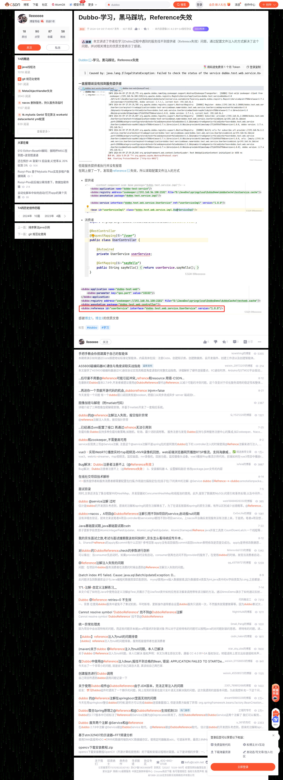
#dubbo (92, 327)
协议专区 (148, 762)
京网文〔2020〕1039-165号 (169, 767)
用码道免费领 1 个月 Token (223, 67)
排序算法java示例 (39, 227)
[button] (19, 216)
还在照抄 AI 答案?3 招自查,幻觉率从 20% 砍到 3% (43, 163)
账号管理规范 (180, 771)
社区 (44, 4)
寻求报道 (136, 762)
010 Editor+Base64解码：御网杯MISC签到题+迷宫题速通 (42, 153)
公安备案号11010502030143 (114, 767)
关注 (105, 342)
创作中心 (249, 4)
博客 (26, 4)
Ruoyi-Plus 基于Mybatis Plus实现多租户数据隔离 (43, 174)
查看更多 (42, 131)
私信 (57, 47)
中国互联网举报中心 (142, 771)
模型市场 (79, 4)
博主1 (88, 318)
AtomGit (60, 4)
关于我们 (99, 762)
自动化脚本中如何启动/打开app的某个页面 (42, 195)
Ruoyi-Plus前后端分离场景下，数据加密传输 (43, 184)
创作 (268, 4)
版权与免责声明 (196, 771)
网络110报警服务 (122, 771)
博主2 (99, 318)
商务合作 (124, 762)
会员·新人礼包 (218, 4)
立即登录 (243, 766)
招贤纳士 (111, 762)
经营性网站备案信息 (195, 767)
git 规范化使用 (37, 234)
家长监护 (107, 771)
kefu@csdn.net (194, 762)
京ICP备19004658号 (142, 767)
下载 (35, 4)
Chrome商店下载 (163, 771)
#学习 (105, 327)
